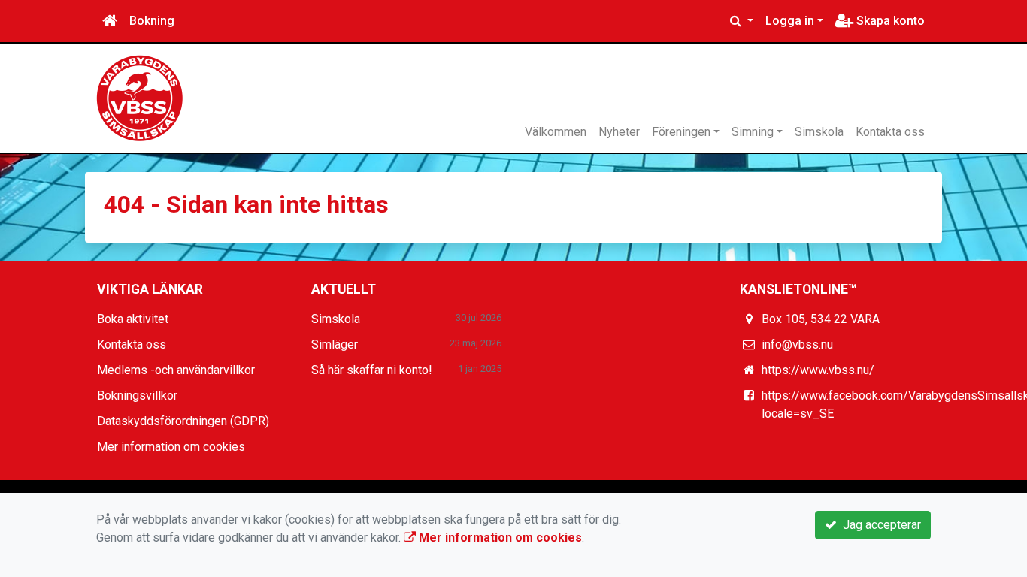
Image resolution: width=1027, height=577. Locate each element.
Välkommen (555, 132)
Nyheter (619, 132)
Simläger (334, 344)
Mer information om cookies (171, 447)
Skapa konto (889, 21)
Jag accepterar (879, 525)
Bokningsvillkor (137, 395)
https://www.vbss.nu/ (818, 370)
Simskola (819, 132)
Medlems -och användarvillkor (176, 370)
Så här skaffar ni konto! (371, 370)
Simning (753, 132)
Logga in (789, 21)
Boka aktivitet (132, 319)
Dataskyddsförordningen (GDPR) (183, 421)
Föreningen (681, 132)
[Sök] (741, 21)
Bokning (151, 21)
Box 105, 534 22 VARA (821, 319)
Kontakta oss (890, 132)
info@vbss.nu (797, 344)
